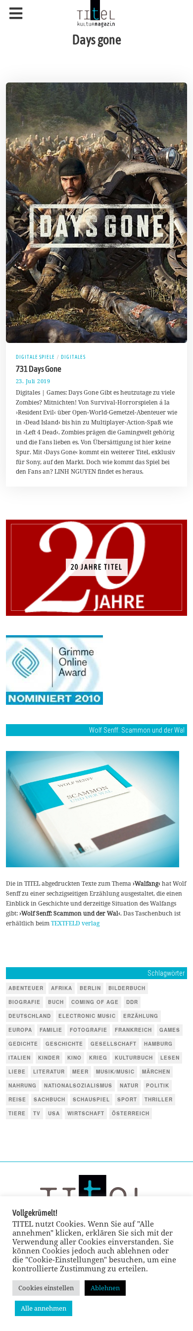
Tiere (17, 1113)
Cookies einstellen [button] (46, 1287)
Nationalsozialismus (78, 1085)
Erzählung (140, 1015)
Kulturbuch (134, 1057)
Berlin (90, 988)
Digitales (73, 357)
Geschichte (64, 1043)
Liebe (17, 1071)
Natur (129, 1085)
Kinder (49, 1057)
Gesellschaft (114, 1043)
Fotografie (88, 1029)
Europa (20, 1029)
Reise (17, 1099)
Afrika (61, 988)
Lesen (170, 1057)
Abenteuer (26, 988)
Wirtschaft (85, 1113)
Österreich (130, 1113)
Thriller (159, 1099)
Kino (74, 1057)
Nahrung (22, 1085)
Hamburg (158, 1043)
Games (169, 1029)
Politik (157, 1085)
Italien (19, 1057)
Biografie (24, 1001)
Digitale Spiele (35, 357)
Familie (51, 1029)
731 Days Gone (38, 369)
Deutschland (29, 1015)
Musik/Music (115, 1071)
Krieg (98, 1057)
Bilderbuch (126, 988)
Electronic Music (87, 1015)
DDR (132, 1001)
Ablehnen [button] (105, 1287)
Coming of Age (95, 1001)
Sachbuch (49, 1099)
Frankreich (133, 1029)
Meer (80, 1071)
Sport (127, 1099)
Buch (56, 1001)
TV (37, 1113)
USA (54, 1113)
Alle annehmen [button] (43, 1308)
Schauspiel (91, 1099)
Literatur (49, 1071)
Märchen (156, 1071)
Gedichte (23, 1043)
